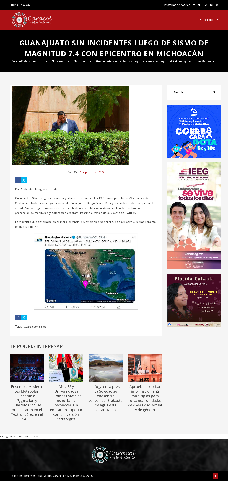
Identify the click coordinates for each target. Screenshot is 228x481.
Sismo (42, 326)
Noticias (25, 4)
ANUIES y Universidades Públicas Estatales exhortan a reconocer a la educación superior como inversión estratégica (66, 402)
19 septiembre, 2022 (91, 172)
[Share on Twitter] (24, 180)
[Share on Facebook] (18, 180)
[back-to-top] (215, 476)
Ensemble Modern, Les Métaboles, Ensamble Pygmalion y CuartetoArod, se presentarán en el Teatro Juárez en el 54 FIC (27, 402)
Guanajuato (31, 326)
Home (14, 4)
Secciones (208, 20)
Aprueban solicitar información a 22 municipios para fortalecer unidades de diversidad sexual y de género (145, 398)
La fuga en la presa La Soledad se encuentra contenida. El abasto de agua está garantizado (106, 398)
